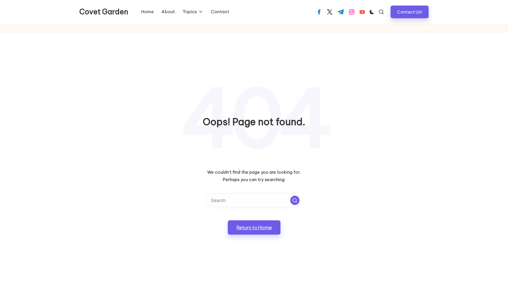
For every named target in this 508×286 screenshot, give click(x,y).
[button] (410, 12)
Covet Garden (103, 12)
